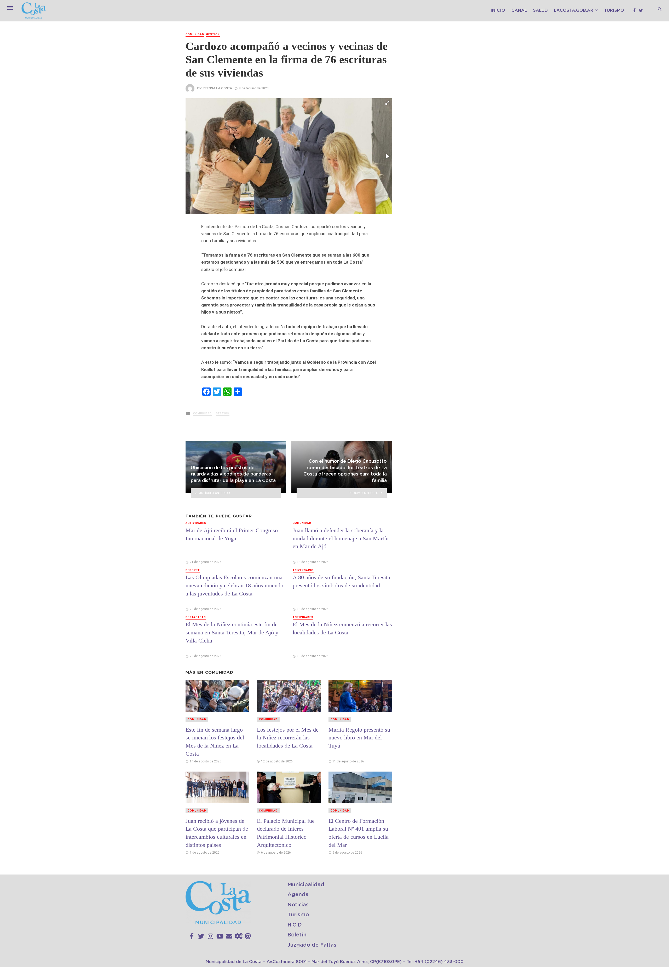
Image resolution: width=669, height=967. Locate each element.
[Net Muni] (239, 936)
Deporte (193, 570)
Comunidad (195, 34)
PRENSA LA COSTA (217, 88)
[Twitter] (201, 936)
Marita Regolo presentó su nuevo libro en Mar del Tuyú (359, 737)
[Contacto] (229, 936)
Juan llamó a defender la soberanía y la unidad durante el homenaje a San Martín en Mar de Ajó (341, 538)
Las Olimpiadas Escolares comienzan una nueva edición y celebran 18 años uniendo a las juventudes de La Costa (234, 585)
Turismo (614, 10)
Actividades (196, 523)
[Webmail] (248, 936)
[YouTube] (219, 936)
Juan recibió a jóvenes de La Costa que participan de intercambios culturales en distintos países (217, 833)
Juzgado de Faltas (311, 945)
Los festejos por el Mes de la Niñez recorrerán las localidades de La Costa (288, 737)
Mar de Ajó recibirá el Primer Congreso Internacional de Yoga (232, 534)
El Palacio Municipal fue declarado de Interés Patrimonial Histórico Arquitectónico (286, 833)
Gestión (213, 34)
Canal (519, 10)
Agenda (298, 894)
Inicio (498, 10)
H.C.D (294, 925)
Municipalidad (305, 884)
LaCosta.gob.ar (573, 10)
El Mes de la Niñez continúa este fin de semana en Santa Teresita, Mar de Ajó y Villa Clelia (232, 632)
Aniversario (303, 570)
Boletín (297, 934)
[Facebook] (192, 936)
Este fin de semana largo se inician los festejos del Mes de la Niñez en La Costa (215, 741)
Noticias (298, 904)
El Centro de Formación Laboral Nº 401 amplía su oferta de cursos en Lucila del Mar (358, 833)
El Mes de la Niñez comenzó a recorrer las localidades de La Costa (342, 628)
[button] (387, 103)
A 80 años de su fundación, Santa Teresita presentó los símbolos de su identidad (341, 581)
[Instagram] (210, 936)
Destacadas (196, 617)
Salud (540, 10)
